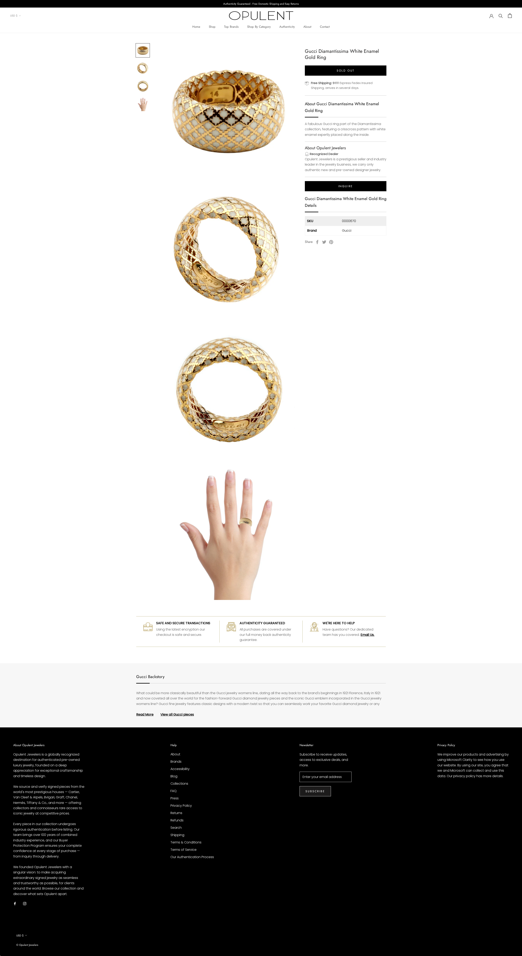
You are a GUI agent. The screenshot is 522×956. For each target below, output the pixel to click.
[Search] (501, 15)
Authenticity (287, 26)
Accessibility (180, 769)
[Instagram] (24, 903)
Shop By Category (259, 26)
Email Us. (367, 634)
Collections (179, 783)
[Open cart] (510, 15)
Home (196, 26)
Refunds (177, 820)
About (307, 26)
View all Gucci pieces (177, 714)
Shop (212, 26)
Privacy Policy (181, 805)
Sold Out (346, 71)
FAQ (173, 791)
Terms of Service (183, 849)
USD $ (14, 16)
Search (176, 827)
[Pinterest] (331, 242)
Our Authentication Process (192, 857)
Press (174, 798)
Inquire (345, 186)
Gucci (346, 230)
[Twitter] (324, 242)
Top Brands (231, 26)
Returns (176, 813)
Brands (175, 761)
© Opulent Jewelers (27, 945)
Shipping (177, 835)
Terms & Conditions (185, 842)
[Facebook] (317, 242)
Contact (325, 26)
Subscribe (315, 791)
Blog (173, 776)
